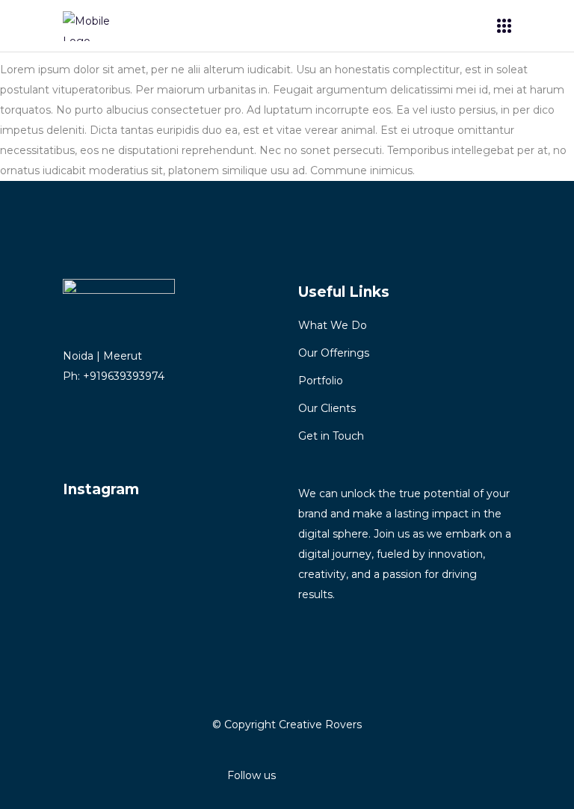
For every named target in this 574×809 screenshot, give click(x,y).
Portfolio (320, 380)
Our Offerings (333, 353)
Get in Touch (331, 436)
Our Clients (327, 408)
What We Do (332, 325)
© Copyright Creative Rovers (287, 724)
